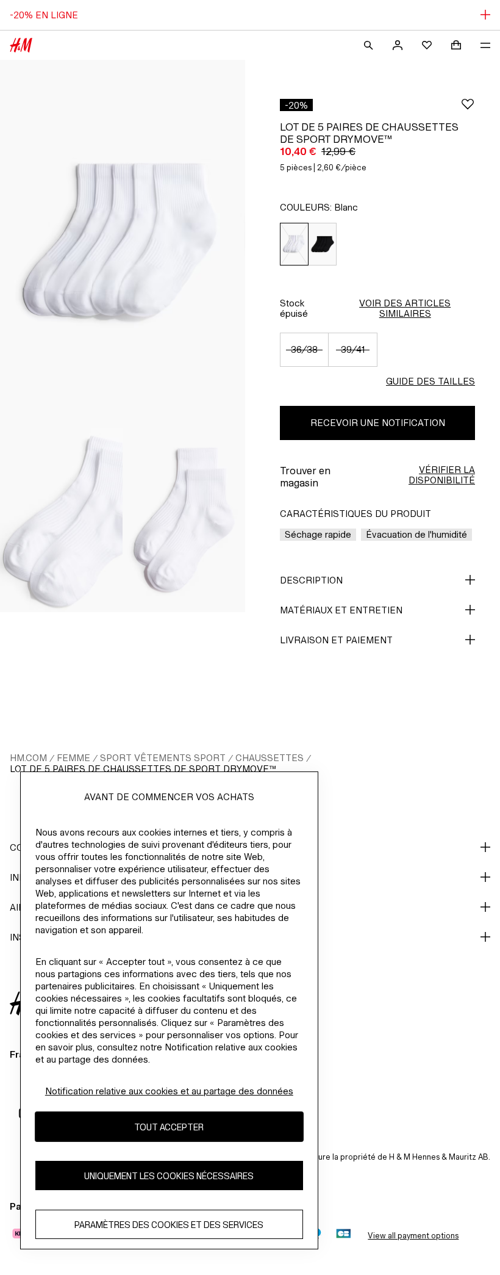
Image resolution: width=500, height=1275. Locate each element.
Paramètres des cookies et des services (168, 1224)
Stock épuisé (294, 308)
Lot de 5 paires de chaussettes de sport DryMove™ (143, 769)
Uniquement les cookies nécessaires (169, 1176)
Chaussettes (269, 758)
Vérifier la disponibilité (442, 474)
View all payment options (413, 1235)
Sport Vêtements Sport (163, 758)
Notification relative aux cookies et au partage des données (169, 1091)
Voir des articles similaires (405, 308)
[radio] (294, 244)
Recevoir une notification (377, 422)
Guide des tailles (430, 381)
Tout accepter (169, 1127)
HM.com (28, 758)
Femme (73, 758)
